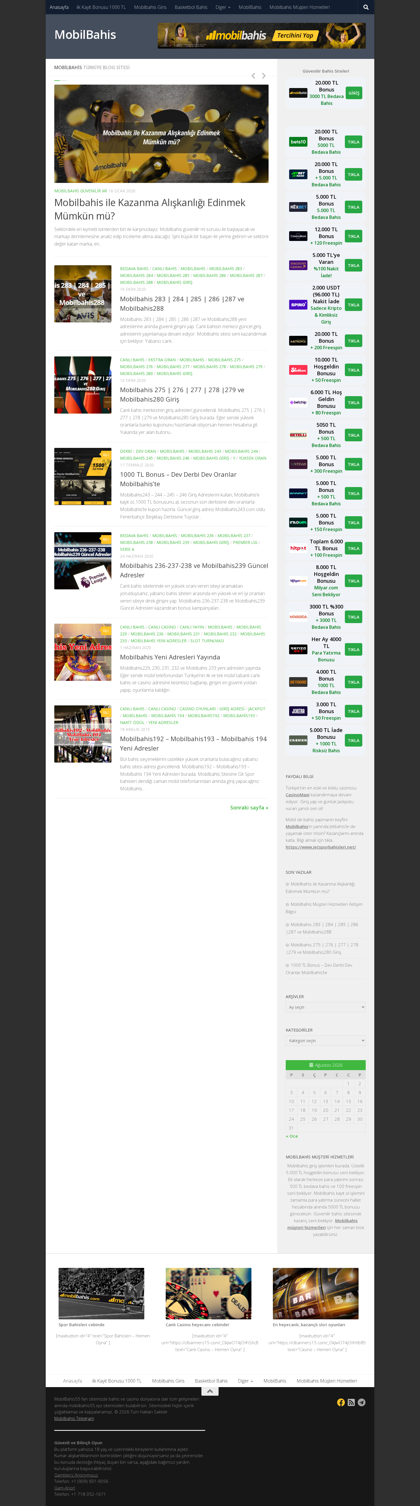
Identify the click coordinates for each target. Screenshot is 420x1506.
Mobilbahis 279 (246, 366)
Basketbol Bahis (191, 7)
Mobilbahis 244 (241, 451)
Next (264, 75)
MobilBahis (250, 7)
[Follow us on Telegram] (362, 1403)
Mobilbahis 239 (173, 542)
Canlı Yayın (192, 627)
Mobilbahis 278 (209, 366)
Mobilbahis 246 (173, 458)
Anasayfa (59, 7)
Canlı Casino (162, 627)
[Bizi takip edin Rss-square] (351, 1403)
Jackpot (256, 708)
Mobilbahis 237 (233, 535)
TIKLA (353, 142)
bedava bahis (134, 268)
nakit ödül (132, 722)
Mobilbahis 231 (183, 634)
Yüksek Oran (252, 458)
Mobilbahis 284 (136, 275)
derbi (126, 451)
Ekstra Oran (162, 359)
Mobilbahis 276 (136, 366)
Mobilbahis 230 (147, 634)
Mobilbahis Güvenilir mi (80, 191)
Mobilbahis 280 (136, 373)
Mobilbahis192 (203, 715)
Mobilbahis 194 (167, 715)
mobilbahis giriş (175, 282)
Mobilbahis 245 (136, 458)
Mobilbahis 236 (197, 535)
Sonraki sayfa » (249, 807)
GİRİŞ (354, 93)
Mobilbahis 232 (220, 634)
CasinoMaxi (297, 794)
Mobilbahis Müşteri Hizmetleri (299, 7)
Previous (253, 75)
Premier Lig (245, 542)
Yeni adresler (163, 722)
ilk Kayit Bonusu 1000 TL (101, 7)
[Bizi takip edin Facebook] (341, 1403)
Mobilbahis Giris (150, 7)
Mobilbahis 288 (136, 282)
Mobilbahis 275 (224, 359)
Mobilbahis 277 (173, 366)
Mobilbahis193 (239, 715)
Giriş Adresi (232, 708)
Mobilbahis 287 (246, 275)
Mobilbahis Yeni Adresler (159, 640)
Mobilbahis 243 (204, 451)
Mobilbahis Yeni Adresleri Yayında (170, 657)
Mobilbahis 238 (136, 542)
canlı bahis (164, 268)
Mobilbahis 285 (173, 275)
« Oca (292, 1136)
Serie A (127, 549)
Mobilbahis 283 (225, 268)
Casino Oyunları (198, 708)
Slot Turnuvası (207, 640)
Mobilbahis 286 (209, 275)
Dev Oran (146, 451)
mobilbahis (193, 268)
